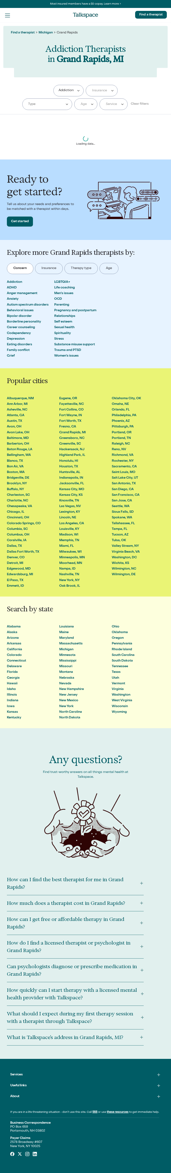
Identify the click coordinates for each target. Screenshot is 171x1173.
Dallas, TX (14, 546)
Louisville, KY (69, 529)
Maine (64, 632)
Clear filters (140, 104)
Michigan (46, 32)
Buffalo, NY (15, 489)
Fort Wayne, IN (70, 415)
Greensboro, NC (71, 438)
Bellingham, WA (19, 455)
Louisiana (66, 627)
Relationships (64, 316)
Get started (20, 221)
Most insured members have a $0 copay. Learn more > (85, 4)
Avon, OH (14, 426)
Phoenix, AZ (121, 421)
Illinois (12, 695)
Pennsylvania (122, 643)
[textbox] (101, 91)
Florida (12, 672)
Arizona (13, 638)
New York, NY (69, 580)
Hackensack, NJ (71, 449)
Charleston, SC (18, 495)
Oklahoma (120, 632)
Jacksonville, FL (71, 483)
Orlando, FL (121, 410)
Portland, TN (121, 438)
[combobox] (68, 90)
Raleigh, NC (121, 444)
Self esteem (63, 322)
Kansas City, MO (71, 489)
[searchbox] (77, 91)
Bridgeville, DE (18, 478)
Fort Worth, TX (70, 421)
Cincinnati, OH (18, 517)
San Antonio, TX (124, 483)
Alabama (14, 627)
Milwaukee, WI (70, 552)
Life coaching (64, 287)
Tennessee (120, 666)
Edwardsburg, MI (20, 574)
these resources (117, 1112)
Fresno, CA (67, 426)
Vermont (118, 683)
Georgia (13, 678)
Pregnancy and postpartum (75, 310)
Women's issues (66, 356)
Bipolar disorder (19, 316)
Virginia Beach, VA (126, 552)
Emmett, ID (15, 586)
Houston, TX (68, 466)
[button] (7, 15)
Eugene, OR (68, 398)
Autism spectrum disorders (28, 305)
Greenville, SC (70, 444)
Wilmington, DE (124, 574)
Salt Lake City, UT (125, 478)
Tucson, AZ (120, 535)
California (14, 649)
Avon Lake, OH (18, 432)
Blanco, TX (15, 461)
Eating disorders (19, 344)
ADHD (12, 287)
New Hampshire (71, 689)
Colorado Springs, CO (24, 523)
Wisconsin (120, 706)
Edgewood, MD (19, 569)
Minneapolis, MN (72, 557)
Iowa (11, 706)
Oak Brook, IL (69, 586)
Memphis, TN (69, 540)
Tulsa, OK (119, 540)
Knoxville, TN (69, 500)
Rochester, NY (123, 461)
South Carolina (123, 655)
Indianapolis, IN (71, 478)
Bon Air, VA (15, 466)
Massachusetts (71, 643)
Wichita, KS (120, 563)
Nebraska (66, 678)
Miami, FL (66, 546)
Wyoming (119, 712)
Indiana (12, 700)
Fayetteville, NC (71, 404)
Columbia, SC (17, 529)
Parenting (61, 305)
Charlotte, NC (17, 500)
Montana (66, 672)
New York (66, 706)
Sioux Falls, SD (123, 512)
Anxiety (13, 299)
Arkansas (14, 643)
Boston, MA (16, 472)
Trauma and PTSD (67, 350)
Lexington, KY (69, 512)
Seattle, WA (121, 506)
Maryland (66, 638)
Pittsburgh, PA (123, 426)
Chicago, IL (15, 512)
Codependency (19, 333)
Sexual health (64, 327)
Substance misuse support (74, 344)
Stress (59, 339)
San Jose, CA (122, 500)
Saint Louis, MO (123, 472)
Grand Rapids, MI (72, 432)
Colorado (14, 655)
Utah (115, 678)
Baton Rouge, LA (19, 449)
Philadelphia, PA (124, 415)
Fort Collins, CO (71, 410)
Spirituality (62, 333)
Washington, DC (124, 557)
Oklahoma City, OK (126, 398)
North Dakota (69, 717)
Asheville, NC (17, 410)
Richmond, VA (122, 455)
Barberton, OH (18, 444)
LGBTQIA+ (62, 282)
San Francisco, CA (126, 495)
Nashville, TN (69, 574)
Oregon (118, 638)
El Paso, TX (15, 580)
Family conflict (18, 350)
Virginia (118, 689)
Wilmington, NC (124, 569)
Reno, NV (119, 449)
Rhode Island (122, 649)
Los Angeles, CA (71, 523)
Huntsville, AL (69, 472)
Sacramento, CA (124, 466)
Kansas (12, 712)
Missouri (65, 666)
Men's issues (63, 293)
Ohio (115, 627)
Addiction (14, 282)
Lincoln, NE (67, 517)
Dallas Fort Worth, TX (23, 552)
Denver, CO (16, 557)
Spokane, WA (122, 517)
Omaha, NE (120, 404)
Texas (116, 672)
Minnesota (67, 655)
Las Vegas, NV (70, 506)
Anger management (22, 293)
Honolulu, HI (68, 461)
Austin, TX (14, 421)
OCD (58, 299)
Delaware (14, 666)
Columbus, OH (18, 535)
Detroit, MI (15, 563)
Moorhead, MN (70, 563)
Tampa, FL (119, 529)
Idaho (11, 689)
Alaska (12, 632)
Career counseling (21, 327)
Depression (16, 339)
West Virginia (122, 700)
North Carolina (70, 712)
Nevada (65, 683)
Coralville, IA (16, 540)
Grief (11, 356)
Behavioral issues (20, 310)
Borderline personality (24, 322)
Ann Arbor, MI (17, 404)
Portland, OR (122, 432)
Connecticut (16, 661)
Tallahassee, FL (123, 523)
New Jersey (68, 695)
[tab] (20, 268)
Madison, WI (68, 535)
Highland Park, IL (72, 455)
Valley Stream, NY (125, 546)
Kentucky (14, 717)
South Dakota (122, 661)
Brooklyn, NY (17, 483)
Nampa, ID (67, 569)
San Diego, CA (123, 489)
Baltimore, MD (18, 438)
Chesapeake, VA (19, 506)
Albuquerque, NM (20, 398)
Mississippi (67, 661)
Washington (121, 695)
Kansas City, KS (71, 495)
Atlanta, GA (15, 415)
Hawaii (12, 683)
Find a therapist (151, 14)
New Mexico (68, 700)
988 (94, 1112)
